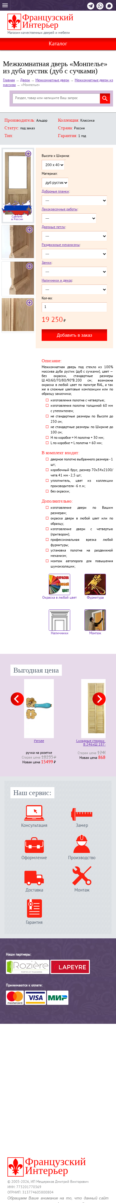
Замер (82, 825)
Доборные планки (55, 192)
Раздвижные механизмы (61, 245)
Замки (46, 263)
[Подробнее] (39, 708)
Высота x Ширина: (56, 156)
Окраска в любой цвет (59, 598)
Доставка (34, 890)
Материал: (50, 174)
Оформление (34, 857)
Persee (39, 741)
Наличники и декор (57, 281)
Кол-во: (47, 299)
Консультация (34, 825)
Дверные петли (53, 227)
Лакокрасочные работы (59, 209)
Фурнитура (95, 598)
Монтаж (95, 633)
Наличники (59, 633)
